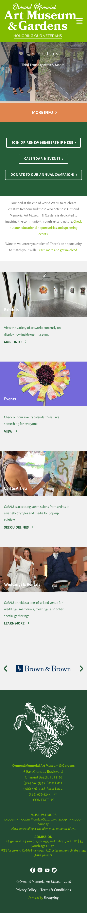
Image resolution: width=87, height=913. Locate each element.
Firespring (51, 898)
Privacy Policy (26, 890)
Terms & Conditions (55, 890)
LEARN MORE (14, 623)
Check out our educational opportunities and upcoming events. (46, 228)
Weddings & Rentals (22, 584)
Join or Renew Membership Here (42, 142)
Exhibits (11, 309)
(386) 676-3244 (40, 794)
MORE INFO (13, 342)
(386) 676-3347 (34, 783)
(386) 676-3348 (34, 789)
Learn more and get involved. (58, 250)
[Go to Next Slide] (81, 668)
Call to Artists (15, 488)
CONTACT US (43, 800)
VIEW (8, 431)
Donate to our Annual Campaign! (42, 175)
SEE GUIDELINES (16, 527)
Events (10, 399)
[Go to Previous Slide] (5, 668)
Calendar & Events (42, 158)
